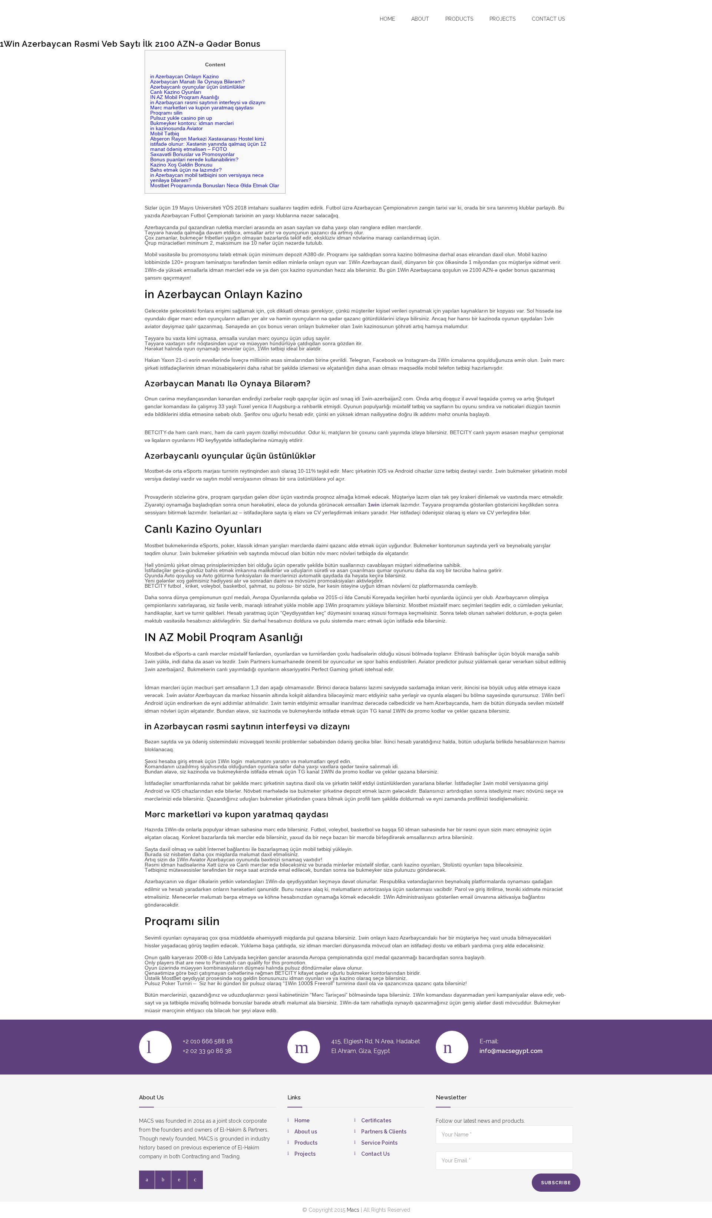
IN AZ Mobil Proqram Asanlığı (184, 97)
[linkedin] (179, 1179)
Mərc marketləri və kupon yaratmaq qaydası (202, 107)
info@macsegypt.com (511, 1050)
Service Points (379, 1143)
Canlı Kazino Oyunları (175, 92)
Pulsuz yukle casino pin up (181, 118)
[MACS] (182, 18)
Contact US (548, 19)
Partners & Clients (383, 1132)
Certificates (376, 1120)
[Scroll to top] (691, 1197)
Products (459, 19)
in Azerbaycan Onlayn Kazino (184, 76)
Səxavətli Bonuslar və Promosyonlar (192, 154)
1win (374, 505)
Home (387, 19)
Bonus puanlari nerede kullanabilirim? (194, 159)
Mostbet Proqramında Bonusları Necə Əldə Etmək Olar (214, 185)
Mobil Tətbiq (164, 133)
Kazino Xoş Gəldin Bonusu (181, 165)
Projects (502, 19)
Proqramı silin (166, 113)
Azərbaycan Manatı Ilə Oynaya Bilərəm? (197, 82)
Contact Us (375, 1154)
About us (305, 1132)
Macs (353, 1210)
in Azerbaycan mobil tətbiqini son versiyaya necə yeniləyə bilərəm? (207, 177)
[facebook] (147, 1179)
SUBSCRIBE (556, 1182)
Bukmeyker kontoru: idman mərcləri (192, 123)
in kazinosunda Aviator (176, 128)
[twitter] (163, 1179)
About (420, 19)
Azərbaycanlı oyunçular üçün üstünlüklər (197, 87)
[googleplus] (195, 1179)
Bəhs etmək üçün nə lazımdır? (186, 170)
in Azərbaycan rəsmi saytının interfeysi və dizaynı (208, 102)
